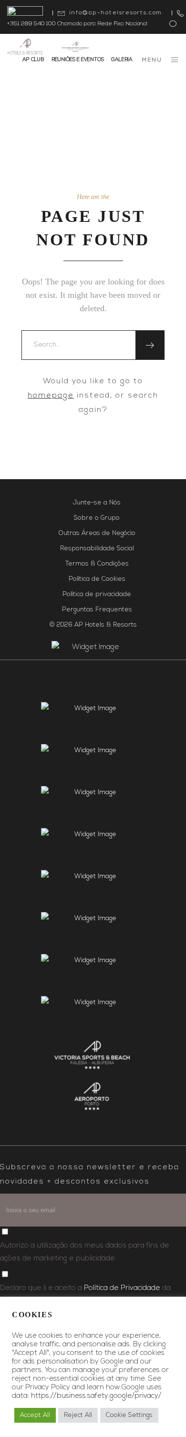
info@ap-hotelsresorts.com (116, 13)
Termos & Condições (97, 564)
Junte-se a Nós (97, 503)
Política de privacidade (96, 594)
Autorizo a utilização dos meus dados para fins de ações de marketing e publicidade (84, 1252)
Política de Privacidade (122, 1288)
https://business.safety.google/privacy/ (96, 1396)
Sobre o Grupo (97, 518)
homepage (51, 395)
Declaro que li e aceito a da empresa (85, 1295)
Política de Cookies (97, 579)
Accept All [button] (35, 1415)
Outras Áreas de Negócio (97, 533)
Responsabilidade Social (97, 548)
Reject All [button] (78, 1415)
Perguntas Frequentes (97, 610)
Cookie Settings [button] (129, 1415)
